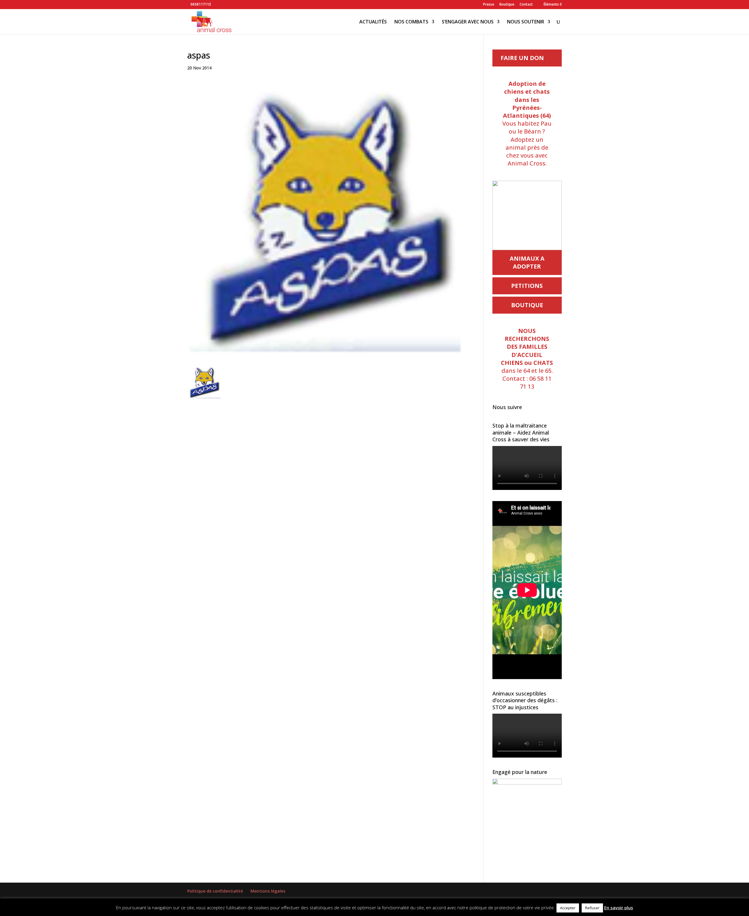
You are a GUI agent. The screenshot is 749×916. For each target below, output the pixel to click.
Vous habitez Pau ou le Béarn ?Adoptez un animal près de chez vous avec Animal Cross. (527, 123)
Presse (488, 5)
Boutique (506, 5)
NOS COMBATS (411, 22)
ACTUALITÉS (373, 22)
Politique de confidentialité (215, 891)
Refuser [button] (592, 907)
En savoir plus (618, 907)
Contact (526, 5)
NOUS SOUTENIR (525, 22)
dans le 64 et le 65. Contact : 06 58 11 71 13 (527, 358)
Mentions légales (267, 891)
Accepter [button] (568, 907)
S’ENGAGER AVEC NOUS (468, 22)
